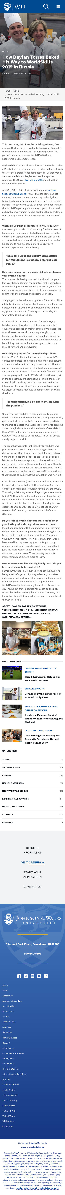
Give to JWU (8, 1063)
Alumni (5, 1016)
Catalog (6, 1043)
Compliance (8, 1048)
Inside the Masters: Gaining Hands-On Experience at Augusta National (44, 718)
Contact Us (7, 1126)
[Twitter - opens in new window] (26, 976)
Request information (32, 850)
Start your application (32, 874)
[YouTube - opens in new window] (39, 976)
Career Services (9, 1037)
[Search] (46, 6)
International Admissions (14, 1074)
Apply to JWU (8, 1021)
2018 (16, 90)
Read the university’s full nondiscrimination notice (37, 1188)
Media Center (8, 1090)
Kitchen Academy (10, 1084)
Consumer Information (13, 1053)
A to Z (5, 985)
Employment (8, 1058)
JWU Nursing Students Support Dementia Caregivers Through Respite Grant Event (42, 739)
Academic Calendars (12, 1001)
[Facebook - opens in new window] (19, 976)
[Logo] (14, 7)
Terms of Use (8, 1105)
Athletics (6, 1027)
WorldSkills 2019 (34, 180)
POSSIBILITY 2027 (10, 1095)
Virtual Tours (8, 1116)
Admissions (8, 1011)
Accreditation (8, 1006)
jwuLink (6, 1079)
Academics (7, 995)
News (7, 90)
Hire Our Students (11, 1068)
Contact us (32, 887)
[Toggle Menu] (58, 6)
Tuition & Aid (8, 1111)
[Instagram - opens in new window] (32, 976)
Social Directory (9, 1100)
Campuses (7, 1032)
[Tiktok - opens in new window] (46, 976)
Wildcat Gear (8, 1121)
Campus (35, 862)
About (5, 990)
